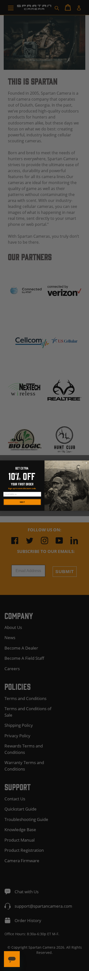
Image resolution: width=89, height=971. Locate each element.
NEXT (22, 502)
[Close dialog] (86, 463)
